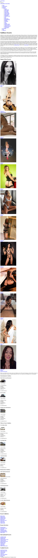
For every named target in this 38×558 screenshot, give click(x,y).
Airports (5, 23)
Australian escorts (3, 536)
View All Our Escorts (3, 371)
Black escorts (2, 519)
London (5, 8)
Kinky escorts (2, 532)
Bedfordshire (6, 18)
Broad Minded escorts (3, 531)
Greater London (6, 13)
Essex (5, 22)
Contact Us (4, 30)
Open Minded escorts (3, 528)
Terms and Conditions (3, 554)
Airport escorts (2, 552)
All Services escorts (3, 530)
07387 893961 (2, 3)
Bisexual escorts (2, 527)
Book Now (4, 7)
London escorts (2, 551)
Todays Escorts (4, 6)
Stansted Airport (6, 26)
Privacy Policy (2, 555)
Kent (5, 17)
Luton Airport (6, 27)
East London (6, 11)
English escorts (2, 538)
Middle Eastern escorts (3, 545)
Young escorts (2, 522)
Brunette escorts (2, 518)
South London (6, 12)
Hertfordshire (6, 15)
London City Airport (7, 25)
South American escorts (4, 541)
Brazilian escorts (3, 542)
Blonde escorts (2, 516)
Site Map (1, 556)
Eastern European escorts (4, 539)
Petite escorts (2, 521)
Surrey (5, 16)
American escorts (3, 540)
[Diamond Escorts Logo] (0, 1)
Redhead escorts (2, 517)
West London (6, 10)
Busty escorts (2, 515)
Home (3, 5)
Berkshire (5, 20)
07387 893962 (7, 3)
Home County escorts (3, 550)
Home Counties (6, 14)
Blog (3, 29)
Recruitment (4, 28)
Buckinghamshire (7, 19)
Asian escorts (2, 544)
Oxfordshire (6, 21)
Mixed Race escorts (3, 520)
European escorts (3, 537)
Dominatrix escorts (3, 529)
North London (6, 9)
